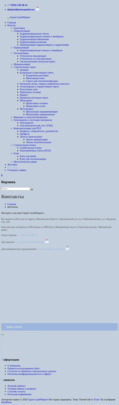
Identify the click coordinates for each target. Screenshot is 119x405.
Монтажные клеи (35, 78)
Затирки (24, 70)
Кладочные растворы (37, 75)
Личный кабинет (16, 386)
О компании (13, 365)
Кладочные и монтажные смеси (36, 72)
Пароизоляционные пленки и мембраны (41, 50)
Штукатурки (26, 109)
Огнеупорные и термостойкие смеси (39, 86)
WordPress (6, 402)
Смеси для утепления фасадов (42, 81)
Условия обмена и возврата (21, 388)
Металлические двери (25, 161)
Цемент (24, 95)
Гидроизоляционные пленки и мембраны (42, 36)
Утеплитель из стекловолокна (35, 58)
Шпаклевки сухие (35, 106)
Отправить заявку (16, 170)
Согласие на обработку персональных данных (31, 371)
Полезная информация (19, 394)
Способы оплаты (16, 391)
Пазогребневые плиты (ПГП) (35, 150)
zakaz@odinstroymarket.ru (30, 242)
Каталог (11, 25)
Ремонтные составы (30, 92)
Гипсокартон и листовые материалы (33, 120)
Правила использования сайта (23, 368)
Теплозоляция (21, 53)
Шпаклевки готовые (37, 103)
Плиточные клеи (29, 89)
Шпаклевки (26, 100)
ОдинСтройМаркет (38, 399)
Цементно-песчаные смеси (34, 97)
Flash (96, 399)
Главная (11, 22)
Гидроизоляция (22, 31)
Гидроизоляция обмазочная (34, 39)
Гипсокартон (26, 122)
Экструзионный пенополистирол (37, 61)
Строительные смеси (25, 67)
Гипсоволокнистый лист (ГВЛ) (36, 125)
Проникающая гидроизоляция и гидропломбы (44, 44)
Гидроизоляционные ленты (34, 33)
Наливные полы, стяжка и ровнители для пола (44, 83)
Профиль (24, 134)
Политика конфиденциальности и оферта (29, 374)
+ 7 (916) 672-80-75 (27, 235)
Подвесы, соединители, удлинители (39, 131)
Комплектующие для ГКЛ (27, 128)
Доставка (12, 164)
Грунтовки (19, 28)
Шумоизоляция (22, 64)
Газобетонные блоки (31, 147)
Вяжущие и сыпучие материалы (31, 117)
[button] (59, 327)
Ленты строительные (31, 136)
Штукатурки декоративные (40, 114)
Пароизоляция (21, 47)
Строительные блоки (25, 145)
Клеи (16, 153)
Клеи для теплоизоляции (33, 159)
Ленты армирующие (37, 139)
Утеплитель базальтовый (33, 56)
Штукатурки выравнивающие (42, 111)
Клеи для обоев (28, 156)
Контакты (12, 167)
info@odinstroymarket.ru (20, 9)
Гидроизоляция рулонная (33, 42)
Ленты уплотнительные (38, 142)
